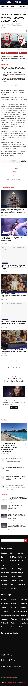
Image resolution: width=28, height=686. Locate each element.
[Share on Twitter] (8, 53)
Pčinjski (13, 603)
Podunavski (15, 611)
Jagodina (4, 565)
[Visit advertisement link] (14, 161)
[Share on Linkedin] (12, 53)
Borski (3, 599)
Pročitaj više (14, 407)
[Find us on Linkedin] (19, 367)
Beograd (4, 553)
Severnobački (15, 627)
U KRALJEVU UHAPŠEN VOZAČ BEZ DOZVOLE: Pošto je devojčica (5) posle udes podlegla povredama (16, 478)
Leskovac (4, 584)
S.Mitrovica (22, 557)
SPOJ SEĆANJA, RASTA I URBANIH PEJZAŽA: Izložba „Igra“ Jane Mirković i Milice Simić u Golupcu (17, 499)
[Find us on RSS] (14, 660)
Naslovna (5, 6)
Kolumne (14, 376)
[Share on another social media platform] (25, 53)
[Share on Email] (21, 53)
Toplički (23, 615)
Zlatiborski (24, 627)
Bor (2, 557)
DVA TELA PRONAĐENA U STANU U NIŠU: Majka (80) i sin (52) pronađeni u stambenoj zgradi (17, 507)
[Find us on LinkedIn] (11, 660)
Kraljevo (4, 576)
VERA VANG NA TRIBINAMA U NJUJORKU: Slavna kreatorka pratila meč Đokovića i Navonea (13, 323)
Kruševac (4, 580)
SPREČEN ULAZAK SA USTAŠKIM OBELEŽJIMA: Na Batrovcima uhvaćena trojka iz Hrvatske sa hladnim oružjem (16, 460)
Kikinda (3, 569)
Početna (2, 11)
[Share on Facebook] (3, 53)
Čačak (3, 561)
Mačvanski (4, 623)
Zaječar (20, 580)
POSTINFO (14, 172)
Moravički (4, 627)
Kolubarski (4, 619)
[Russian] (11, 677)
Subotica (21, 561)
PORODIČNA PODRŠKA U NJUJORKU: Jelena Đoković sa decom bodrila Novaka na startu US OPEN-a (13, 351)
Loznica (3, 588)
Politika (22, 6)
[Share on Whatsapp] (16, 53)
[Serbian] (14, 677)
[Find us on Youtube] (16, 367)
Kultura (4, 206)
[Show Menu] (26, 2)
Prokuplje (13, 580)
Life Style (4, 235)
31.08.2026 (4, 215)
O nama (2, 669)
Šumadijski (24, 611)
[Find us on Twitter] (11, 367)
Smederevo (13, 588)
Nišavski (14, 599)
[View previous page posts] (12, 85)
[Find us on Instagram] (13, 367)
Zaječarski (24, 619)
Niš (11, 553)
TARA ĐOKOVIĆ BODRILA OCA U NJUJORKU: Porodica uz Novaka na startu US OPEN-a (13, 295)
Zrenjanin (21, 584)
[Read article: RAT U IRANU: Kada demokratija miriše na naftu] (14, 391)
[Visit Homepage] (13, 2)
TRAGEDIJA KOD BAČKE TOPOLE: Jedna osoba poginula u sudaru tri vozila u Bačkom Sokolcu (15, 469)
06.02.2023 (3, 31)
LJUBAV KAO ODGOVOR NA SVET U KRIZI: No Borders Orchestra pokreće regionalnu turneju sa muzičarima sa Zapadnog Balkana (16, 516)
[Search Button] (25, 540)
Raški (13, 623)
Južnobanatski (6, 615)
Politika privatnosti (17, 666)
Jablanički (4, 607)
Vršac (20, 576)
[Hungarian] (5, 677)
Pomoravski (15, 615)
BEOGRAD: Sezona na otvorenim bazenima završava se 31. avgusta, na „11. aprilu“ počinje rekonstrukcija (10, 447)
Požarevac (13, 573)
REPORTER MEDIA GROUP (10, 682)
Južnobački (5, 611)
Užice (20, 565)
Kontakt (7, 669)
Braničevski (5, 603)
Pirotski (14, 607)
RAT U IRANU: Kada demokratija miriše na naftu (14, 380)
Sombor (21, 553)
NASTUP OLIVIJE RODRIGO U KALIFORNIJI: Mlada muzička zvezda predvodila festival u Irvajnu (13, 80)
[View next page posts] (15, 85)
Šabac (12, 584)
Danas (13, 6)
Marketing (9, 666)
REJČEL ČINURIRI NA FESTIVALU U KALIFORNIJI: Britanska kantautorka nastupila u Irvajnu (14, 74)
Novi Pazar (13, 557)
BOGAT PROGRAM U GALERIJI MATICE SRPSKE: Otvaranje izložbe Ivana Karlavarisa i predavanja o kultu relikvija (14, 68)
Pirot (11, 569)
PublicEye (23, 682)
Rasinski (14, 619)
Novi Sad (13, 561)
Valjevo (20, 569)
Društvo (7, 11)
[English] (2, 677)
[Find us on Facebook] (8, 367)
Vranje (20, 573)
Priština (12, 576)
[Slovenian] (16, 677)
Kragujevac (5, 573)
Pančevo (12, 565)
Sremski (23, 607)
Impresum (3, 666)
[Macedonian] (8, 677)
